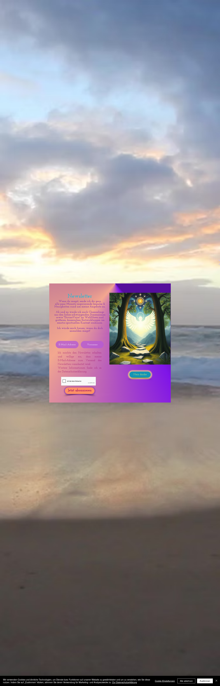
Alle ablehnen (186, 680)
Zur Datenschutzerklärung (124, 682)
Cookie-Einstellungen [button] (165, 680)
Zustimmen (205, 680)
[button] (140, 375)
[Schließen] (216, 681)
